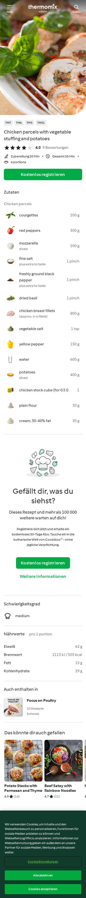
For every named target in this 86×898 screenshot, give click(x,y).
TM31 (41, 122)
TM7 (8, 122)
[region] (43, 854)
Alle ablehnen (43, 875)
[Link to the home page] (43, 8)
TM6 (19, 122)
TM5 (29, 122)
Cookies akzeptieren (43, 889)
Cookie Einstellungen (43, 861)
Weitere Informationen (43, 576)
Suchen (76, 11)
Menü (9, 11)
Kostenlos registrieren (43, 174)
